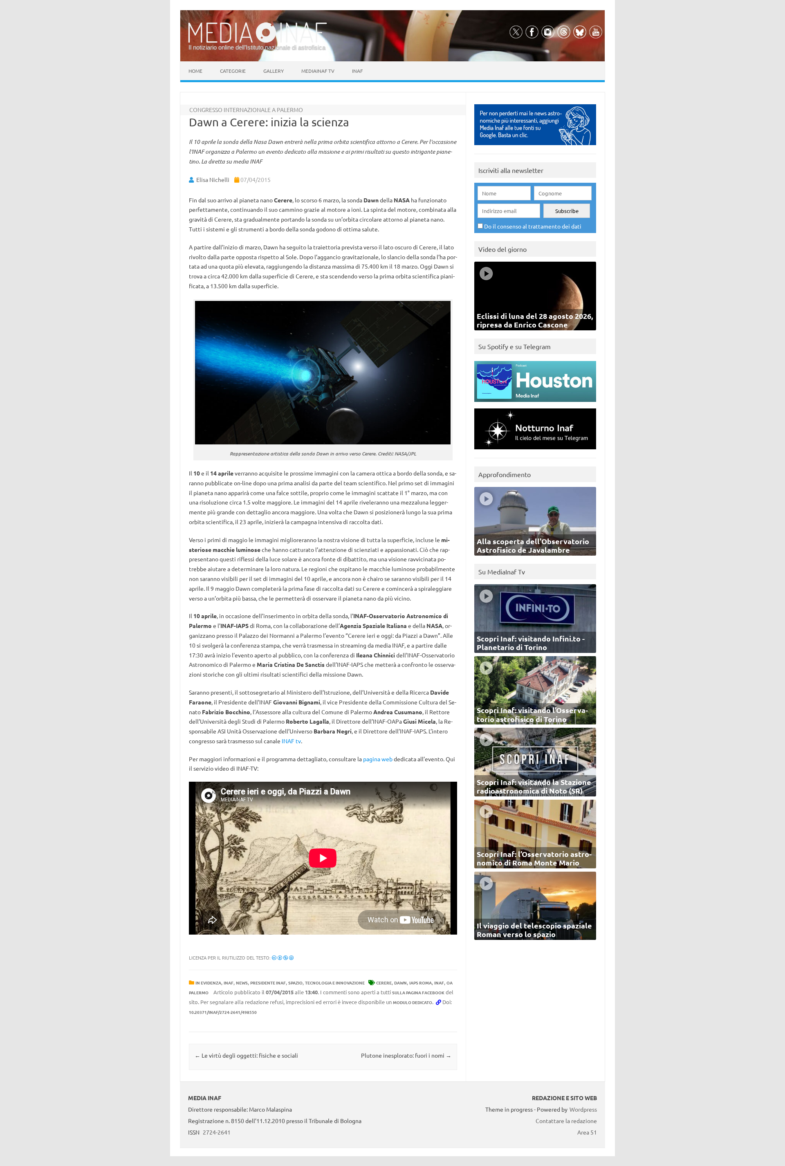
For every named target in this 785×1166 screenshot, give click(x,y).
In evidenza (208, 983)
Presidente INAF (268, 983)
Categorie (233, 70)
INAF (228, 983)
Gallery (273, 70)
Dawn (400, 983)
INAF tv (291, 740)
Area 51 (587, 1132)
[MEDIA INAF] (257, 41)
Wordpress (583, 1109)
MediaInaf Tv (317, 70)
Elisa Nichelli (212, 179)
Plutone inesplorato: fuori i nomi (406, 1055)
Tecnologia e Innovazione (335, 983)
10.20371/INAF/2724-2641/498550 (223, 1012)
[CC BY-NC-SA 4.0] (283, 957)
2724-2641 (217, 1132)
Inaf (357, 70)
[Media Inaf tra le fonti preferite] (535, 147)
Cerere (384, 983)
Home (195, 70)
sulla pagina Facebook (418, 992)
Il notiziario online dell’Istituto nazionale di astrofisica (256, 47)
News (242, 983)
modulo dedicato (412, 1002)
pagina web (377, 758)
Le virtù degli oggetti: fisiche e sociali (246, 1055)
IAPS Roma (420, 983)
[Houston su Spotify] (535, 403)
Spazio (295, 983)
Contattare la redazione (566, 1120)
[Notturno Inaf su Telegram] (535, 451)
